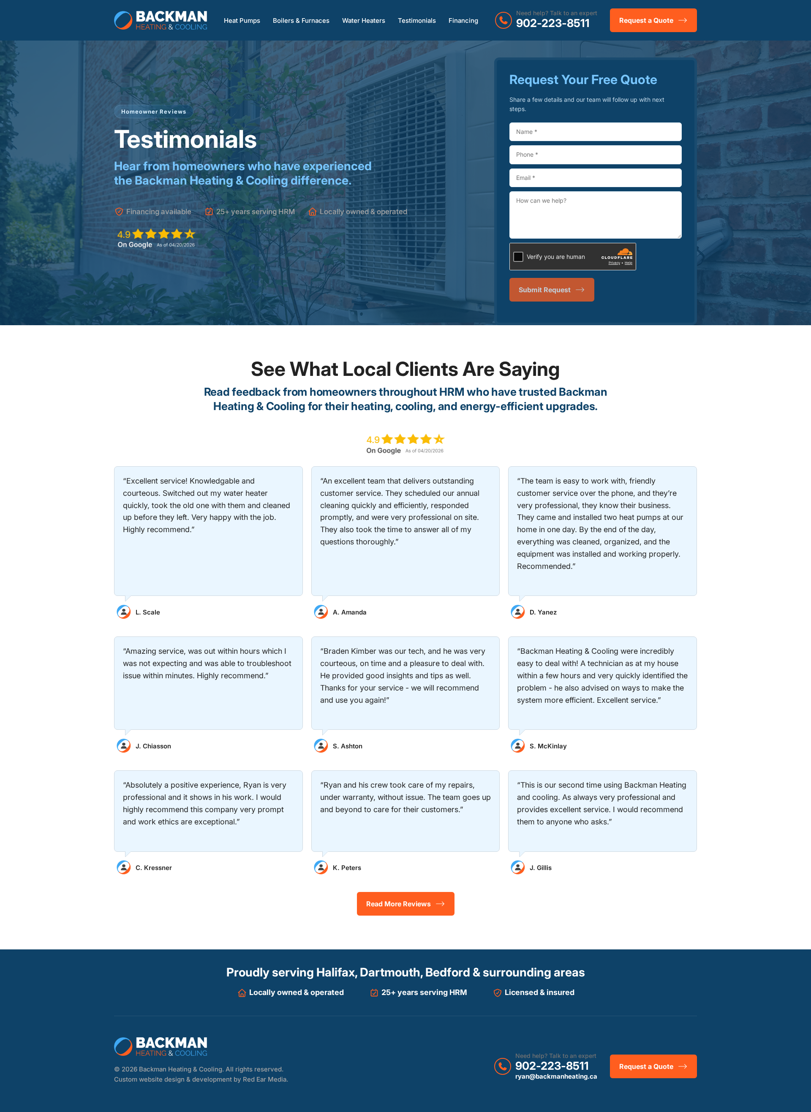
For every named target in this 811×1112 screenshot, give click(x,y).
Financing (463, 20)
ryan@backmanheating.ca (556, 1076)
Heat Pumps (242, 20)
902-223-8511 (553, 23)
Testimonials (417, 20)
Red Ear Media (264, 1079)
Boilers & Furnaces (301, 20)
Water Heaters (363, 20)
